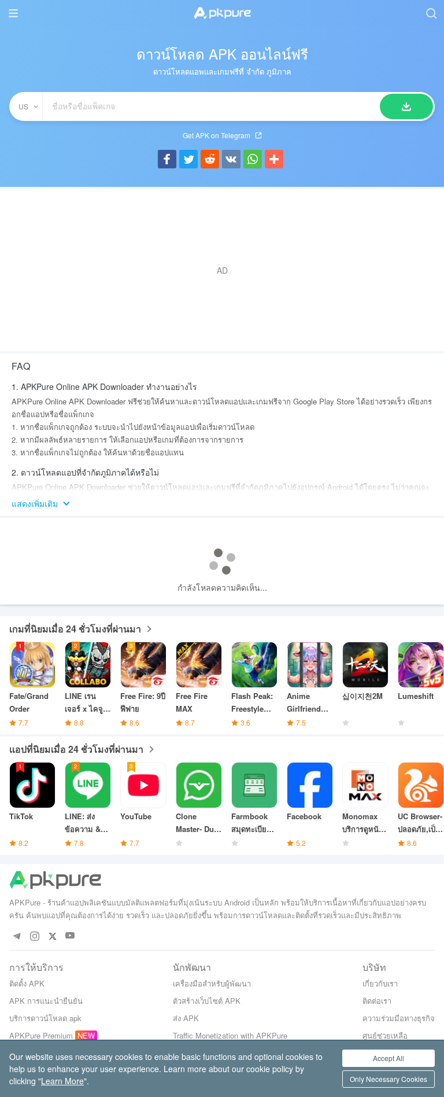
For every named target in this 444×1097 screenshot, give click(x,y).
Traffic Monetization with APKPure (230, 1035)
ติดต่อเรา (376, 1000)
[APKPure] (222, 13)
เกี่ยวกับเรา (380, 983)
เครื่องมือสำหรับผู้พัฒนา (212, 983)
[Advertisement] (222, 270)
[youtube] (70, 936)
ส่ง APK (186, 1018)
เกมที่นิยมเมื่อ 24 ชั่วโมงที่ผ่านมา (75, 628)
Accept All (388, 1058)
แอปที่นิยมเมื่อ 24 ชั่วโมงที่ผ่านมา (76, 749)
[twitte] (52, 936)
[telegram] (16, 936)
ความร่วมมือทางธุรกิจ (398, 1018)
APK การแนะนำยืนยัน (46, 1000)
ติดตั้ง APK (27, 983)
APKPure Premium (41, 1035)
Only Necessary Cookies (388, 1079)
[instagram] (34, 936)
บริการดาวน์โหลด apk (45, 1018)
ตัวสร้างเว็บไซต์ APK (206, 1000)
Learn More (62, 1081)
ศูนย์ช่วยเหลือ (385, 1035)
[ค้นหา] (406, 106)
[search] (431, 13)
